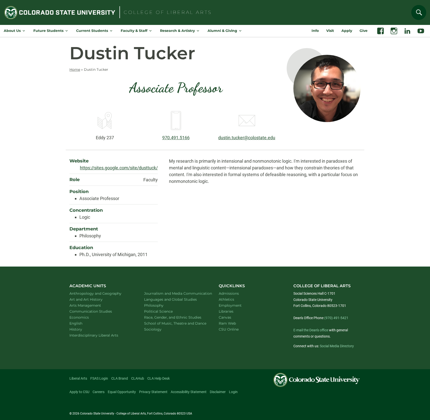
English (82, 323)
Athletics (226, 299)
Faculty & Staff (134, 30)
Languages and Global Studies (176, 299)
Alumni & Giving (222, 30)
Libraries (226, 311)
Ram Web (227, 323)
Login (233, 392)
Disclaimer (218, 392)
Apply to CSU (79, 392)
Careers (99, 392)
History (82, 329)
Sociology (159, 329)
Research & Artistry (177, 30)
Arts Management (91, 305)
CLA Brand (119, 378)
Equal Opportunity (122, 392)
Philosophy (160, 305)
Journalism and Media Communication (176, 293)
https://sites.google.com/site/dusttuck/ (119, 167)
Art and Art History (92, 299)
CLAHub (137, 378)
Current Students (92, 30)
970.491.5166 (176, 137)
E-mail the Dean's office (310, 330)
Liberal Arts (78, 378)
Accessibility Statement (189, 392)
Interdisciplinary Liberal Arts (100, 335)
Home (74, 69)
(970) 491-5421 (336, 318)
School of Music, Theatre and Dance (176, 323)
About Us (12, 30)
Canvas (225, 317)
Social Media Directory (337, 346)
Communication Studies (97, 311)
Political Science (165, 311)
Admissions (229, 293)
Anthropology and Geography (101, 293)
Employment (230, 305)
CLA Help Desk (158, 378)
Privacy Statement (153, 392)
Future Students (48, 30)
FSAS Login (99, 378)
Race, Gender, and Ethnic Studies (176, 317)
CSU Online (229, 329)
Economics (85, 317)
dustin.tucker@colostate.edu (246, 137)
